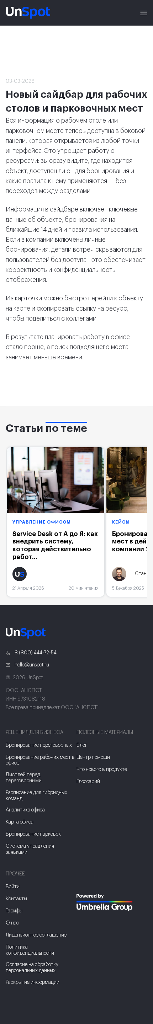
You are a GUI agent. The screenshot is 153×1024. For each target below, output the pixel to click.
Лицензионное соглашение (36, 935)
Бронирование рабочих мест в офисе (40, 760)
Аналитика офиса (25, 810)
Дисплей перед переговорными (24, 777)
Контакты (16, 898)
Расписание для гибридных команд (36, 795)
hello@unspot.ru (31, 665)
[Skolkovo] (85, 879)
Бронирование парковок (33, 834)
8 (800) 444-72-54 (35, 652)
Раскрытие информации (32, 982)
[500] (86, 925)
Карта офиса (19, 822)
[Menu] (143, 13)
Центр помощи (93, 757)
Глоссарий (88, 781)
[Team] (111, 903)
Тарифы (14, 910)
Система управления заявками (30, 849)
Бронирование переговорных (39, 745)
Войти (13, 886)
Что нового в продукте (101, 769)
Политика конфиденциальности (30, 950)
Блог (81, 745)
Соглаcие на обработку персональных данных (32, 967)
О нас (12, 923)
